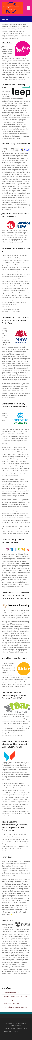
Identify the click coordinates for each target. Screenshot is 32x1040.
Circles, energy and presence (13, 1000)
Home (7, 1028)
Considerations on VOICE (12, 993)
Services (19, 1028)
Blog (25, 1028)
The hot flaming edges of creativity (15, 1007)
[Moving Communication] (12, 8)
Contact (16, 1031)
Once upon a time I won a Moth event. (16, 996)
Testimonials (8, 1031)
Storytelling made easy (11, 1003)
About (13, 1028)
